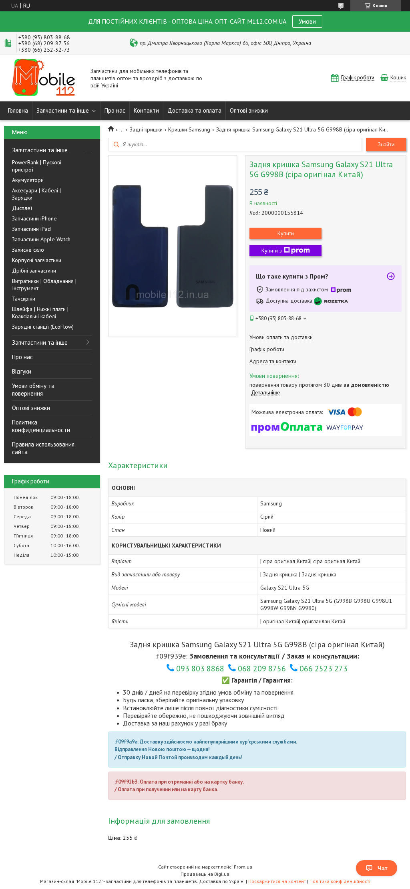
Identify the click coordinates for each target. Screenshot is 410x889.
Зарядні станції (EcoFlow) (43, 326)
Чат (383, 868)
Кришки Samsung (189, 129)
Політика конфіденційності (340, 881)
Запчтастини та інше (40, 150)
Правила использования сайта (43, 448)
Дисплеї (22, 208)
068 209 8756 (262, 668)
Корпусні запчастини (36, 260)
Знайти (386, 144)
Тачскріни (23, 298)
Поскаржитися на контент (277, 881)
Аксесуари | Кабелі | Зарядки (36, 194)
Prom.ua (243, 867)
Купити (285, 233)
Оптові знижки (249, 110)
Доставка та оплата (194, 110)
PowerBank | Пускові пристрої (36, 166)
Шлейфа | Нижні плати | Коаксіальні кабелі (40, 312)
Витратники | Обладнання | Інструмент (44, 284)
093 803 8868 (200, 668)
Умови (307, 21)
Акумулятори (28, 180)
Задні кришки (146, 129)
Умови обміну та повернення (33, 389)
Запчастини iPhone (34, 218)
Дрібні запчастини (34, 270)
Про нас (115, 110)
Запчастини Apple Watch (41, 239)
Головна (18, 110)
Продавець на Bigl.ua (205, 874)
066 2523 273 (323, 668)
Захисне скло (28, 249)
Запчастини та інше (62, 110)
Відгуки (21, 371)
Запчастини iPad (31, 228)
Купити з (271, 250)
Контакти (146, 110)
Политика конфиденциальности (41, 426)
